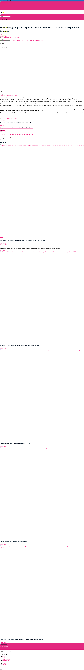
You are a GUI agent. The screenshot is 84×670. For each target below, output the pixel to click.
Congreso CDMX (5, 23)
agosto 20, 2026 (3, 446)
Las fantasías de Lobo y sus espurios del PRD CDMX (15, 444)
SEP (16, 118)
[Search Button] (10, 137)
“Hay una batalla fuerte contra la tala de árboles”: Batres (16, 134)
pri (10, 118)
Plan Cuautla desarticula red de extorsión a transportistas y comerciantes (21, 640)
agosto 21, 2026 (3, 244)
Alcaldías (4, 658)
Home (3, 649)
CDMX (3, 12)
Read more (2, 250)
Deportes (4, 663)
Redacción (3, 35)
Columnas (4, 662)
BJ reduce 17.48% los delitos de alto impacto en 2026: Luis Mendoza (19, 346)
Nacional (4, 664)
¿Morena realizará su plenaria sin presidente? (13, 542)
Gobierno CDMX (5, 20)
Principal (17, 37)
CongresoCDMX (6, 118)
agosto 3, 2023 (3, 36)
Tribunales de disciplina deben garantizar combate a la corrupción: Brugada (22, 240)
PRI (13, 37)
